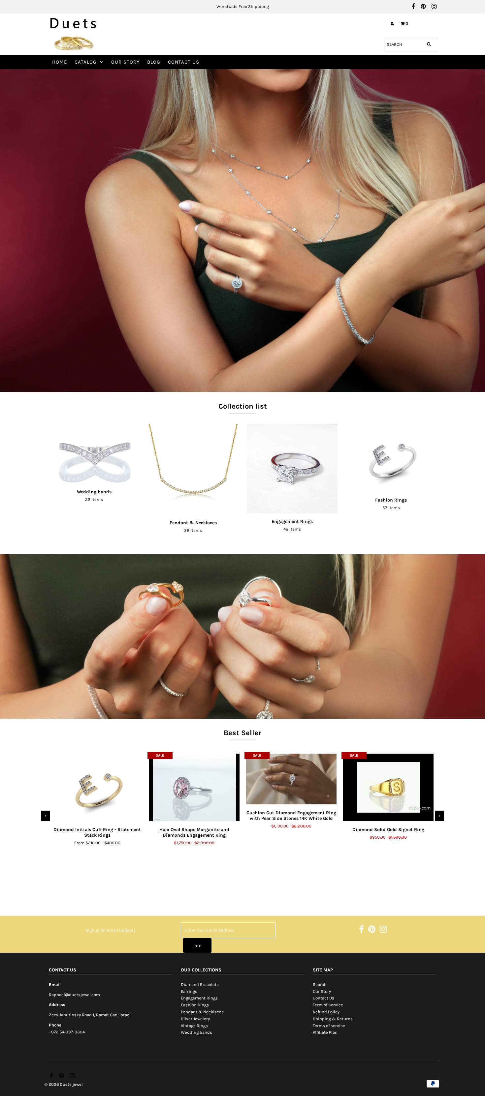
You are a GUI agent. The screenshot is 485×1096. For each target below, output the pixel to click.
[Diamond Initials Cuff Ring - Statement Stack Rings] (97, 788)
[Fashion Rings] (391, 458)
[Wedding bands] (94, 453)
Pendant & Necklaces (202, 1011)
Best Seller (242, 733)
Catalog (86, 62)
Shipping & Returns (333, 1018)
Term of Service (328, 1004)
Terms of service (329, 1025)
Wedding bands (196, 1032)
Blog (153, 62)
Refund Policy (326, 1011)
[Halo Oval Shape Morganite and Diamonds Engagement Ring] (194, 788)
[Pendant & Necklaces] (193, 469)
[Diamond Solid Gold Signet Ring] (388, 788)
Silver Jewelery (195, 1018)
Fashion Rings (195, 1004)
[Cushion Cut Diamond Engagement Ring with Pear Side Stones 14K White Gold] (291, 779)
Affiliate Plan (325, 1032)
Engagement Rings (199, 997)
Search (320, 984)
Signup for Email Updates (110, 930)
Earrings (189, 991)
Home (59, 62)
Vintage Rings (194, 1025)
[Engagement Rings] (292, 468)
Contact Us (183, 62)
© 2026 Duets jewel (64, 1084)
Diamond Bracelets (200, 984)
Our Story (125, 62)
